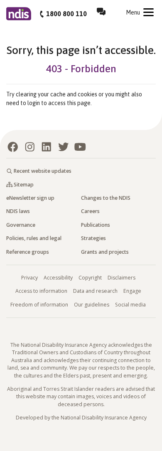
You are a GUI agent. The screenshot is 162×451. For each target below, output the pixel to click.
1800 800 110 (66, 13)
